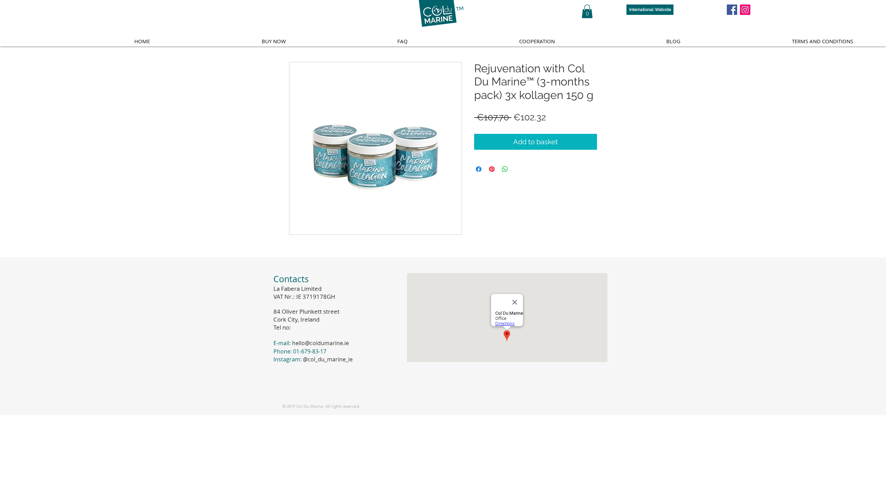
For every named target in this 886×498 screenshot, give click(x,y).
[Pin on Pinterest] (492, 169)
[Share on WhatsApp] (505, 169)
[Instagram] (745, 9)
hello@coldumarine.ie (320, 343)
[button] (587, 11)
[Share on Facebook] (478, 169)
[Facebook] (732, 9)
